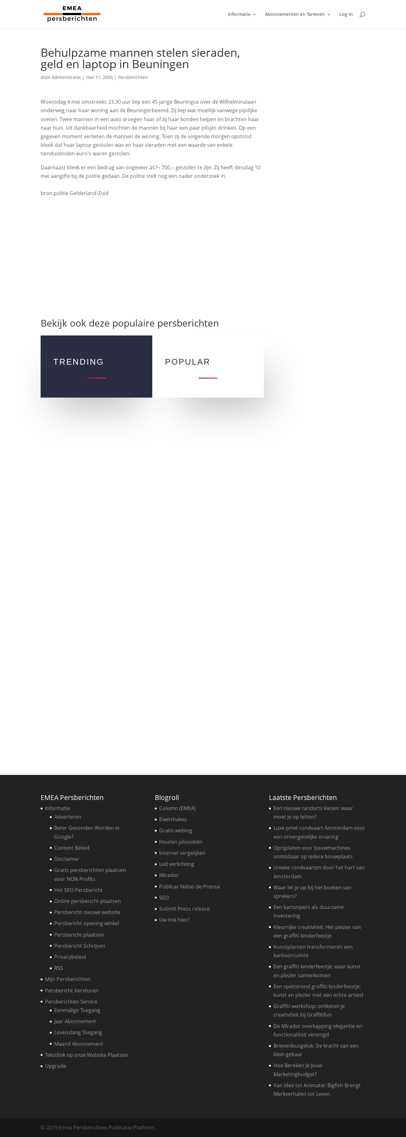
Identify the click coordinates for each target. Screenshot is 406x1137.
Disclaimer (67, 858)
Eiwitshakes (173, 819)
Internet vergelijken (182, 852)
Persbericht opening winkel (86, 923)
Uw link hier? (174, 919)
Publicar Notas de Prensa (189, 886)
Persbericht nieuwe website (87, 912)
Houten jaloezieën (180, 841)
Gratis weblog (175, 830)
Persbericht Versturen (71, 990)
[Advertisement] (152, 260)
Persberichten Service (71, 1001)
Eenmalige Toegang (77, 1010)
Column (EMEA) (177, 808)
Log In (346, 14)
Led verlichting (176, 864)
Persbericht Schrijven (79, 945)
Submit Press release (184, 908)
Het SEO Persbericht (78, 890)
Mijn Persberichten (67, 979)
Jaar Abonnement (75, 1021)
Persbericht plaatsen (79, 934)
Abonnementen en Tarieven (295, 14)
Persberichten (133, 77)
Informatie (239, 14)
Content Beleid (71, 847)
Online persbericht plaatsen (87, 901)
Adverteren (67, 816)
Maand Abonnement (78, 1043)
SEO (164, 897)
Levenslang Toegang (78, 1032)
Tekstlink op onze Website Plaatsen (86, 1054)
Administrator (66, 77)
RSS (58, 968)
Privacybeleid (70, 956)
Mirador (169, 875)
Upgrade (55, 1065)
